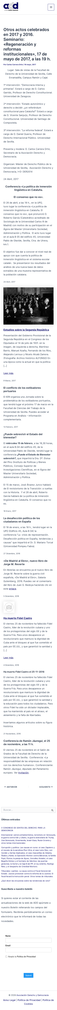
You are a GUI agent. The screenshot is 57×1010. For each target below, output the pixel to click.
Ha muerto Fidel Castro (17, 618)
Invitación (23, 772)
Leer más (8, 373)
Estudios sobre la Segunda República (26, 329)
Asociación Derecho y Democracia (32, 995)
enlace (12, 588)
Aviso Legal (9, 1000)
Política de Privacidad (29, 1000)
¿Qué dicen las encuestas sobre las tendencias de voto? (25, 881)
